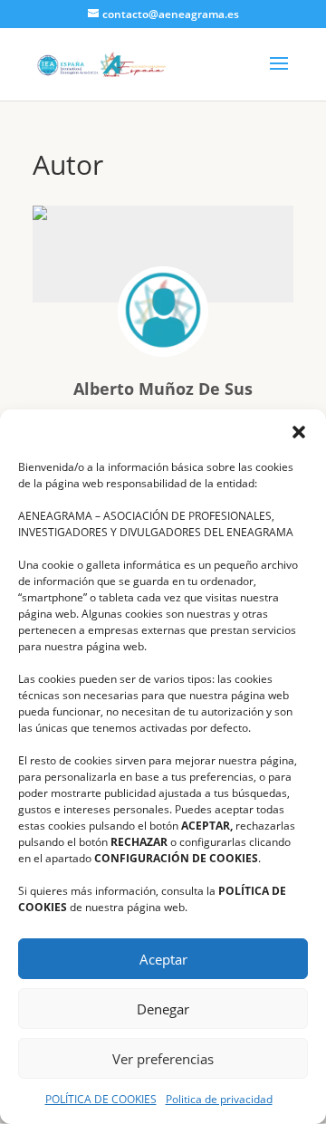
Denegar (163, 1009)
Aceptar (163, 959)
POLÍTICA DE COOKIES (101, 1099)
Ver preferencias (163, 1059)
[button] (299, 432)
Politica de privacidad (219, 1099)
